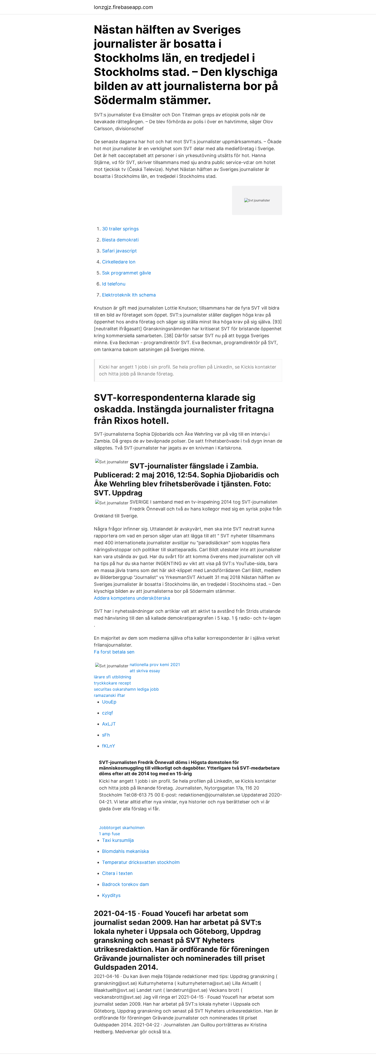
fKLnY (108, 746)
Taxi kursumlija (118, 840)
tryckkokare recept (112, 683)
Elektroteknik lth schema (129, 295)
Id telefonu (113, 284)
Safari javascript (119, 250)
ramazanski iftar (109, 695)
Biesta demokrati (120, 239)
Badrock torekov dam (125, 884)
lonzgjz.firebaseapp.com (123, 7)
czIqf (107, 713)
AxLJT (109, 724)
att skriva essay (145, 670)
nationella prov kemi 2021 (155, 664)
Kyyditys (111, 895)
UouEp (109, 701)
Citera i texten (117, 873)
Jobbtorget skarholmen (122, 827)
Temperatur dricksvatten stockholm (141, 862)
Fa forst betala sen (114, 652)
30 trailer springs (120, 228)
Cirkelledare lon (119, 261)
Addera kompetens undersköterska (132, 598)
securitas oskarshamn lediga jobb (126, 689)
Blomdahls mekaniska (125, 851)
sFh (106, 735)
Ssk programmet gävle (126, 272)
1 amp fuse (109, 833)
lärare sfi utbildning (112, 676)
